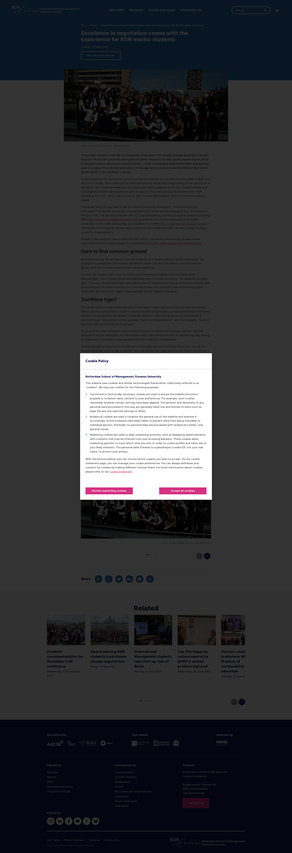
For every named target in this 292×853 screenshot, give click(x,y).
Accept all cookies (183, 490)
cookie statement (121, 471)
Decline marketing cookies (109, 490)
